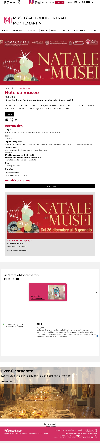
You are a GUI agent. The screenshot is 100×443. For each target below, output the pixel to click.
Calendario (32, 31)
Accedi (69, 3)
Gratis (9, 114)
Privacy (81, 436)
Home (7, 88)
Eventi (54, 31)
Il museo (5, 31)
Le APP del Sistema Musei (37, 297)
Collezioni (18, 31)
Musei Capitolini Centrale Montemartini (34, 433)
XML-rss (94, 438)
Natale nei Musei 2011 (19, 240)
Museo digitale (80, 31)
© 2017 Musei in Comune (67, 436)
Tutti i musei (46, 3)
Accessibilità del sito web (81, 438)
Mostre (44, 31)
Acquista (59, 3)
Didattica (65, 31)
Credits (68, 438)
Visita (93, 31)
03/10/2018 (66, 332)
